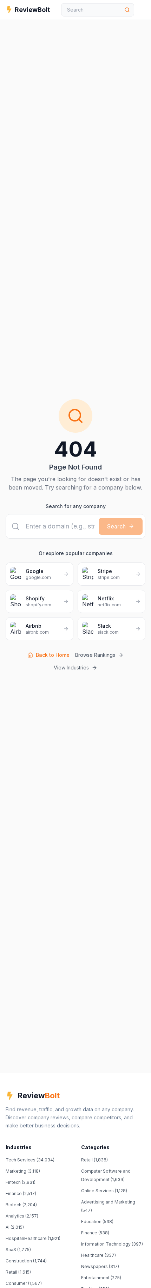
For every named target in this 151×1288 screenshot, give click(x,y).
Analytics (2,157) (22, 1216)
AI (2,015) (15, 1227)
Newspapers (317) (100, 1266)
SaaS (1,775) (18, 1249)
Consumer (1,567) (24, 1283)
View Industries (71, 667)
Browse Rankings (95, 655)
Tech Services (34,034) (30, 1159)
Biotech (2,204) (21, 1204)
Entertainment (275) (101, 1277)
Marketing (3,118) (23, 1171)
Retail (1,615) (18, 1272)
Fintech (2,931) (20, 1182)
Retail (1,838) (94, 1159)
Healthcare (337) (98, 1255)
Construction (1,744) (26, 1260)
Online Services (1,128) (104, 1190)
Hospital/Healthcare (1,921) (33, 1238)
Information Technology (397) (112, 1244)
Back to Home (53, 655)
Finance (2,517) (21, 1193)
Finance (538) (95, 1232)
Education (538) (97, 1221)
